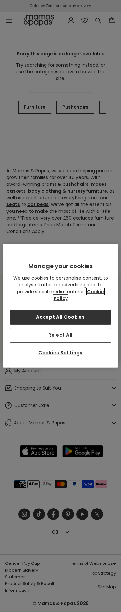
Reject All (60, 335)
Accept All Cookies (60, 317)
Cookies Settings (60, 352)
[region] (60, 306)
